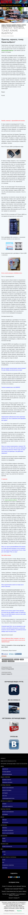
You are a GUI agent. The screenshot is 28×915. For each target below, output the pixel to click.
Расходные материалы (7, 830)
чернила (4, 661)
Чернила (9, 26)
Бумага (2, 817)
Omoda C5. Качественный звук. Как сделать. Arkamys (14, 891)
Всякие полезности (7, 846)
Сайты (2, 766)
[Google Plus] (9, 877)
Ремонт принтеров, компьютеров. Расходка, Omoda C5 (11, 5)
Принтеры (4, 827)
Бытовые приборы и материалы (8, 857)
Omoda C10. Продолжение (7, 668)
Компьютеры (4, 835)
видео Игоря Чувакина (8, 659)
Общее (3, 838)
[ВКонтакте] (19, 877)
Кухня (3, 859)
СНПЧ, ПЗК (4, 795)
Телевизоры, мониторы (8, 865)
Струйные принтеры (5, 785)
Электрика (4, 867)
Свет (3, 862)
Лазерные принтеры (5, 809)
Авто (2, 849)
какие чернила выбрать (11, 499)
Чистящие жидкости (7, 806)
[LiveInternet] (10, 877)
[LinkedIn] (12, 877)
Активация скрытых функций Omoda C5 (14, 888)
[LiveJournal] (13, 877)
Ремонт (4, 841)
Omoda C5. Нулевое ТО (6, 673)
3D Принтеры (4, 825)
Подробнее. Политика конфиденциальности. (14, 913)
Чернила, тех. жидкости (17, 26)
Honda (3, 851)
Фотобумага (5, 822)
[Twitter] (18, 877)
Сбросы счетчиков (6, 790)
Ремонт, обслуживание (8, 787)
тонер (22, 659)
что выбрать (11, 661)
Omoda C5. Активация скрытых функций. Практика (14, 886)
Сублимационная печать (8, 798)
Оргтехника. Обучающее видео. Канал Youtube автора (14, 763)
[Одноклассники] (16, 877)
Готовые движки (6, 771)
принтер (17, 659)
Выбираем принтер (6, 779)
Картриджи (5, 793)
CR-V (5, 854)
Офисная (4, 819)
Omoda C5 (3, 758)
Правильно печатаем (7, 782)
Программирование (7, 774)
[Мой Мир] (15, 877)
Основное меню (26, 5)
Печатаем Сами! (4, 843)
